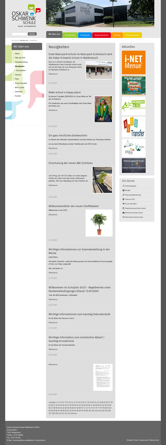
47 (91, 405)
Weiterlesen (53, 74)
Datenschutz (154, 440)
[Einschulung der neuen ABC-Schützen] (102, 180)
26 (107, 402)
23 (100, 402)
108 (53, 413)
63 (66, 408)
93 (73, 411)
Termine (18, 75)
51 (101, 405)
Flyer (17, 79)
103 (99, 411)
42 (80, 405)
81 (108, 408)
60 (59, 408)
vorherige (52, 402)
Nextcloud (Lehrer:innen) (134, 213)
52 (103, 405)
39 (73, 405)
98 (84, 411)
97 (82, 411)
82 (110, 408)
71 (84, 408)
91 (68, 411)
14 (79, 402)
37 (68, 405)
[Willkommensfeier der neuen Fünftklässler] (99, 223)
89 (63, 411)
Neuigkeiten (20, 66)
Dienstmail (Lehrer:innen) (134, 217)
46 (89, 405)
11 (72, 402)
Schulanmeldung (21, 62)
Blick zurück (19, 87)
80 (105, 408)
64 (68, 408)
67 (75, 408)
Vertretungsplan (130, 186)
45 (87, 405)
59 (56, 408)
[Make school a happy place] (103, 109)
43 (82, 405)
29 (49, 405)
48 (94, 405)
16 (84, 402)
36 (66, 405)
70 (82, 408)
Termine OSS (130, 199)
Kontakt (18, 96)
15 (81, 402)
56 (49, 408)
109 (56, 413)
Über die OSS (20, 58)
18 (88, 402)
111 (62, 413)
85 (54, 411)
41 (77, 405)
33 (59, 405)
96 (80, 411)
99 (87, 411)
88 (61, 411)
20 (93, 402)
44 (84, 405)
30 (52, 405)
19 (91, 402)
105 (106, 411)
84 (52, 411)
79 (103, 408)
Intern (136, 440)
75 (94, 408)
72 (87, 408)
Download (18, 92)
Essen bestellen (21, 83)
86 (56, 411)
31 (54, 405)
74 (91, 408)
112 (65, 413)
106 (109, 411)
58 (54, 408)
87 (59, 411)
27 (109, 402)
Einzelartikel (21, 70)
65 (70, 408)
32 (56, 405)
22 (98, 402)
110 (59, 413)
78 (101, 408)
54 (108, 405)
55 (110, 405)
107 (50, 413)
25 (105, 402)
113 (69, 413)
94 (75, 411)
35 (63, 405)
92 (70, 411)
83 (49, 411)
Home (17, 54)
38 (70, 405)
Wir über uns (24, 40)
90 (66, 411)
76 (96, 408)
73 (89, 408)
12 (74, 402)
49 (96, 405)
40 (75, 405)
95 (77, 411)
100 (89, 411)
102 (96, 411)
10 (70, 402)
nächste (74, 413)
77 (98, 408)
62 (63, 408)
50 (98, 405)
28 (112, 402)
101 (93, 411)
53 (105, 405)
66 (73, 408)
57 (52, 408)
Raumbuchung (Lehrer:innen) (135, 208)
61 (61, 408)
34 (61, 405)
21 (95, 402)
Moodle (127, 190)
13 (77, 402)
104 (102, 411)
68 (77, 408)
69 (80, 408)
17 (86, 402)
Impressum (144, 440)
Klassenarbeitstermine (133, 195)
